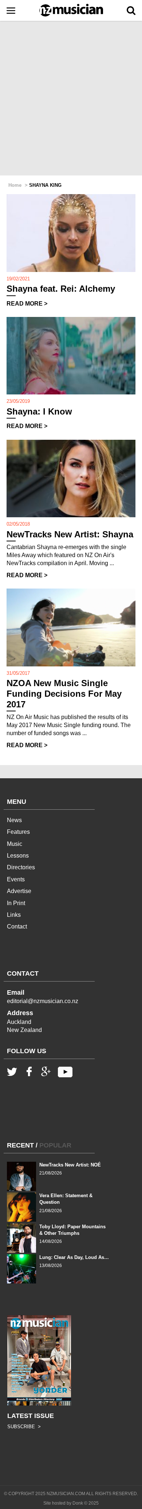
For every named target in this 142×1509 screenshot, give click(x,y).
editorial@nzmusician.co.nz (42, 1001)
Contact (17, 926)
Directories (21, 867)
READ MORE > (27, 303)
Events (16, 879)
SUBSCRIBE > (24, 1426)
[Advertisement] (71, 98)
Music (14, 844)
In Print (16, 903)
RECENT (20, 1145)
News (14, 820)
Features (18, 832)
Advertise (19, 891)
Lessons (18, 855)
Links (14, 915)
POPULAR (55, 1145)
